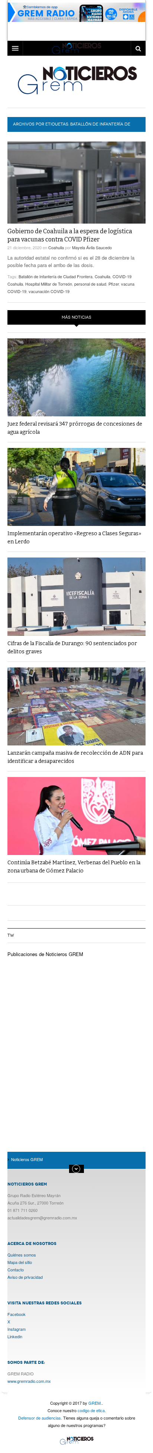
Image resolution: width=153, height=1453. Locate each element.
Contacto (15, 1269)
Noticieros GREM (77, 79)
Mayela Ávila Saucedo (92, 247)
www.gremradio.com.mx (29, 1381)
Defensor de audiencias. (40, 1418)
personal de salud (90, 284)
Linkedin (14, 1336)
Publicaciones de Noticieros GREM (45, 954)
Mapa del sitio (19, 1262)
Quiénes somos (21, 1255)
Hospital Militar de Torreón (48, 284)
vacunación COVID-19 (49, 291)
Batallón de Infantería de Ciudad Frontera (55, 276)
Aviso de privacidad (25, 1277)
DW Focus (76, 48)
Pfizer (113, 284)
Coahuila (56, 247)
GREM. (95, 1403)
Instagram (16, 1329)
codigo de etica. (92, 1410)
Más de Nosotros (76, 1169)
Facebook (16, 1314)
